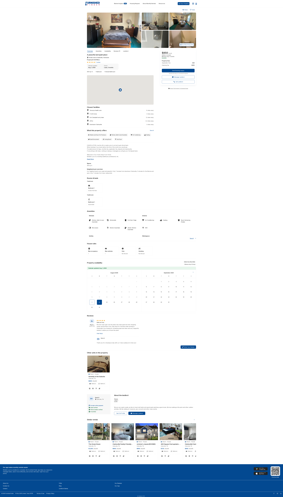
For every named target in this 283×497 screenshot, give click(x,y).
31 (99, 307)
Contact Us (6, 486)
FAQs (60, 483)
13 (121, 292)
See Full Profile (120, 413)
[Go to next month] (193, 272)
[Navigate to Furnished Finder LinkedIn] (281, 493)
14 (129, 292)
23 (92, 302)
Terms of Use (40, 493)
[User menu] (194, 3)
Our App (117, 486)
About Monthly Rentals (149, 3)
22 (136, 297)
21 (129, 297)
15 (136, 292)
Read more (90, 159)
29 (136, 302)
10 (99, 292)
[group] (178, 71)
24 (99, 302)
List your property (183, 3)
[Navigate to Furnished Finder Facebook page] (273, 493)
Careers (5, 488)
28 (129, 302)
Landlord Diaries (63, 488)
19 (114, 297)
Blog (60, 486)
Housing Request (135, 3)
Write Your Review (189, 347)
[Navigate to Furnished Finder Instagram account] (277, 493)
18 (106, 297)
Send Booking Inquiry (178, 70)
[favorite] (106, 358)
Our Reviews (118, 483)
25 (106, 302)
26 (114, 302)
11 (106, 292)
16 (91, 297)
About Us (5, 483)
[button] (190, 264)
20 (121, 297)
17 (99, 297)
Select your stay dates (189, 261)
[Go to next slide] (194, 419)
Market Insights (120, 3)
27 (121, 302)
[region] (98, 364)
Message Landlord (138, 413)
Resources (162, 3)
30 (92, 307)
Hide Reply (100, 333)
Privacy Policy (50, 493)
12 (114, 292)
